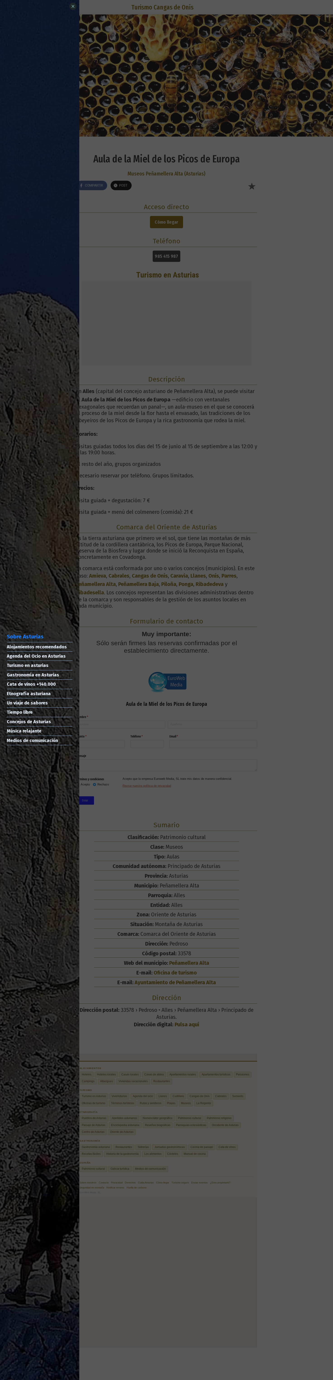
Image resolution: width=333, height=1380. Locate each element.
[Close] (73, 6)
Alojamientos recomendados (37, 647)
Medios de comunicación (32, 740)
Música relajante (24, 731)
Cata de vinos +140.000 (31, 684)
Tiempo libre (20, 712)
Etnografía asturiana (29, 693)
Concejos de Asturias (29, 721)
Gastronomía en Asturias (33, 675)
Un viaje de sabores (27, 703)
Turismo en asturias (27, 665)
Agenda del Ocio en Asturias (36, 656)
